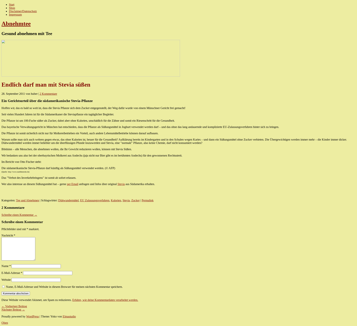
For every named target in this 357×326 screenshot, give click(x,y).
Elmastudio (69, 316)
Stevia (121, 184)
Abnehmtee (16, 23)
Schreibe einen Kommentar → (19, 214)
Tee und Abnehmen (27, 200)
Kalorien (116, 200)
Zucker (135, 200)
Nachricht (8, 235)
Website (6, 279)
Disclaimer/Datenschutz (23, 11)
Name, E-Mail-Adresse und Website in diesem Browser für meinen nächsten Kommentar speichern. (64, 286)
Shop (12, 7)
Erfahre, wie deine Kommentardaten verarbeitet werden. (105, 300)
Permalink (148, 200)
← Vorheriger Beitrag (14, 306)
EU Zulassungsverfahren (94, 200)
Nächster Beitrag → (13, 309)
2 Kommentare (48, 93)
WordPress (32, 316)
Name (6, 266)
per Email (72, 184)
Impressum (15, 14)
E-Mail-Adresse (11, 272)
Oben (4, 322)
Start (11, 4)
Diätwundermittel (68, 200)
